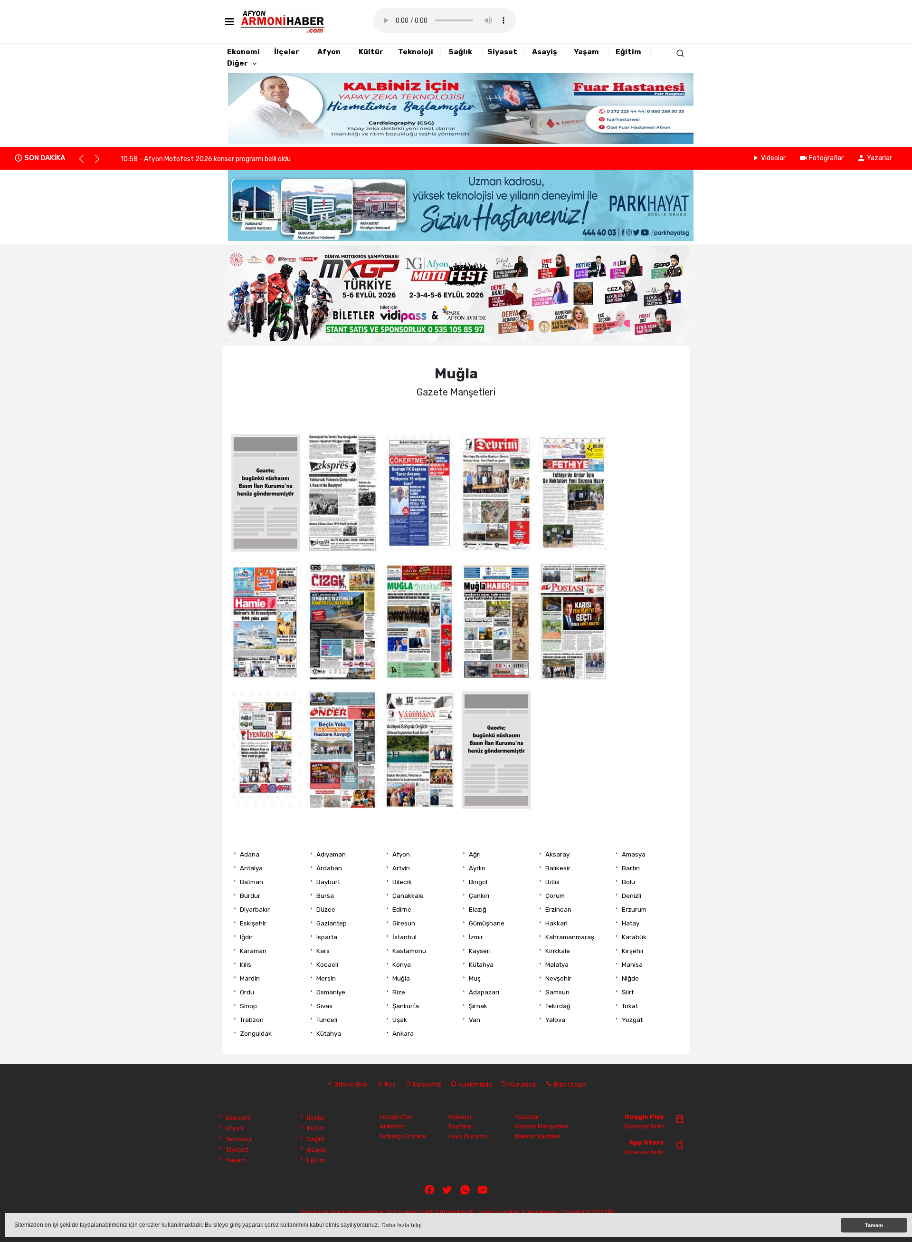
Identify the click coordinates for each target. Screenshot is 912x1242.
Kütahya (481, 964)
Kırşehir (633, 950)
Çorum (555, 895)
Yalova (555, 1019)
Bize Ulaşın (569, 1084)
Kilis (245, 964)
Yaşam (586, 52)
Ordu (247, 992)
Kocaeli (327, 964)
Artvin (401, 868)
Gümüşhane (486, 923)
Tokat (630, 1006)
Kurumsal (522, 1084)
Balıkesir (557, 868)
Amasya (634, 854)
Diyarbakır (255, 909)
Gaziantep (331, 923)
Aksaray (557, 854)
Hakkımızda (474, 1084)
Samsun (557, 992)
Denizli (631, 895)
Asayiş (544, 52)
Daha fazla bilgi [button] (401, 1225)
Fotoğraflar (826, 158)
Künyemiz (426, 1084)
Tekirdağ (557, 1006)
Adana (249, 854)
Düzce (325, 909)
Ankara (403, 1033)
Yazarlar (879, 158)
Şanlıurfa (405, 1006)
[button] (85, 163)
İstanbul (404, 937)
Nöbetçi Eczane (403, 1136)
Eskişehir (253, 923)
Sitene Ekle (350, 1084)
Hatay (630, 923)
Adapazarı (484, 992)
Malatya (557, 964)
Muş (475, 978)
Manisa (632, 964)
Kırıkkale (557, 950)
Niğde (630, 978)
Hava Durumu (467, 1136)
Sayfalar (460, 1126)
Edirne (401, 909)
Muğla (401, 978)
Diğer (237, 63)
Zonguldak (256, 1033)
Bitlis (552, 882)
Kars (323, 950)
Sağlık (460, 52)
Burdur (250, 895)
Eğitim (628, 52)
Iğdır (246, 937)
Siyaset (502, 52)
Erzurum (634, 909)
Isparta (326, 937)
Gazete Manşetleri (542, 1126)
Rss (389, 1084)
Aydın (477, 868)
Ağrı (475, 854)
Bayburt (328, 882)
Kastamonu (409, 950)
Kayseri (480, 950)
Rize (398, 992)
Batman (251, 882)
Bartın (631, 868)
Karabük (634, 937)
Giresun (403, 923)
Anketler (392, 1126)
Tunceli (326, 1019)
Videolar (773, 158)
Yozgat (632, 1019)
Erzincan (558, 909)
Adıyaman (331, 854)
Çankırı (479, 895)
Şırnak (478, 1006)
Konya (401, 964)
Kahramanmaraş (569, 937)
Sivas (324, 1006)
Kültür (371, 52)
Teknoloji (415, 52)
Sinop (248, 1006)
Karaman (253, 950)
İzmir (476, 937)
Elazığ (477, 909)
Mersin (326, 978)
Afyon (329, 52)
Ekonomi (243, 52)
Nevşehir (558, 978)
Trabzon (252, 1019)
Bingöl (478, 882)
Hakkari (556, 923)
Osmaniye (330, 992)
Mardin (250, 978)
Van (474, 1019)
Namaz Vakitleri (537, 1136)
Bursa (325, 895)
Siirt (628, 992)
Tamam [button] (874, 1225)
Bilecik (402, 882)
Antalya (251, 868)
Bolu (628, 882)
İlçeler (286, 52)
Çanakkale (408, 895)
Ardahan (329, 868)
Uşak (399, 1019)
